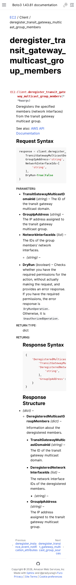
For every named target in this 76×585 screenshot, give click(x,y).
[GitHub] (38, 564)
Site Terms (31, 576)
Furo (59, 572)
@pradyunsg (47, 572)
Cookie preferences (50, 576)
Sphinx (30, 572)
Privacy (18, 576)
